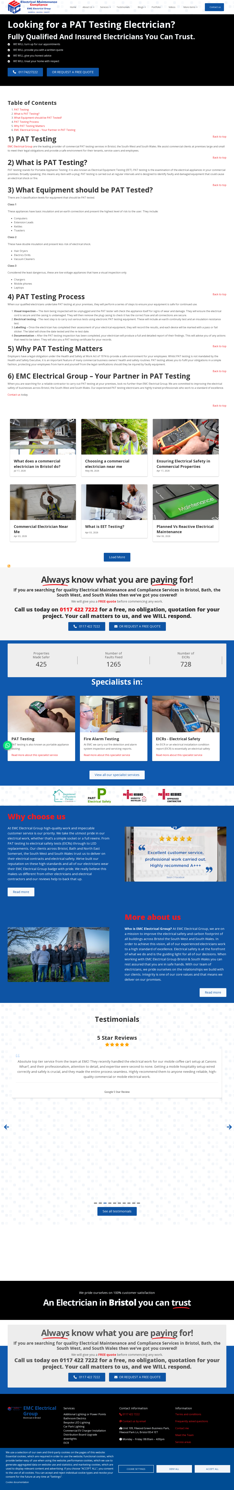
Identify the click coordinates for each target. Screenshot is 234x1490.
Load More (117, 557)
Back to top (219, 136)
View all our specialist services (117, 775)
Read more (21, 892)
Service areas (183, 1442)
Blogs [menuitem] (142, 10)
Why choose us (37, 816)
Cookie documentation (17, 1482)
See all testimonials (117, 1211)
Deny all (174, 1468)
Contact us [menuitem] (215, 7)
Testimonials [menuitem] (123, 7)
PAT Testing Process (26, 122)
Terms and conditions (188, 1414)
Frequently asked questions (191, 1421)
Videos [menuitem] (172, 7)
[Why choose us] (175, 854)
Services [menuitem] (105, 10)
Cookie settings (136, 1468)
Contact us (14, 394)
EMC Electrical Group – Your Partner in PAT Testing (44, 130)
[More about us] (58, 954)
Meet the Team (184, 1435)
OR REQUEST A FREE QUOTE (73, 72)
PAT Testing (21, 109)
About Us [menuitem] (89, 10)
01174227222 (28, 72)
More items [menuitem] (190, 10)
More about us (153, 917)
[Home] (32, 7)
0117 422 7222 (79, 609)
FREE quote (107, 601)
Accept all (212, 1468)
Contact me (182, 1428)
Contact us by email (134, 1421)
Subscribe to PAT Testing (9, 566)
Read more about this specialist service (34, 755)
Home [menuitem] (73, 7)
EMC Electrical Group (20, 146)
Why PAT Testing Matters (29, 126)
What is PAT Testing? (26, 113)
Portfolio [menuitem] (156, 7)
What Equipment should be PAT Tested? (38, 117)
